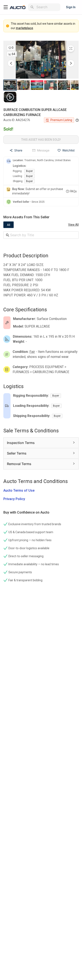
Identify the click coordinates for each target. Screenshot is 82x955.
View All (73, 224)
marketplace (24, 28)
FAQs (73, 191)
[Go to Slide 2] (23, 85)
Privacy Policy (14, 499)
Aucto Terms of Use (18, 490)
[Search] (32, 7)
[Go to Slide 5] (64, 85)
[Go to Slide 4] (50, 85)
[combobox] (47, 7)
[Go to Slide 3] (37, 85)
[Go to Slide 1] (10, 85)
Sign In (70, 7)
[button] (41, 60)
